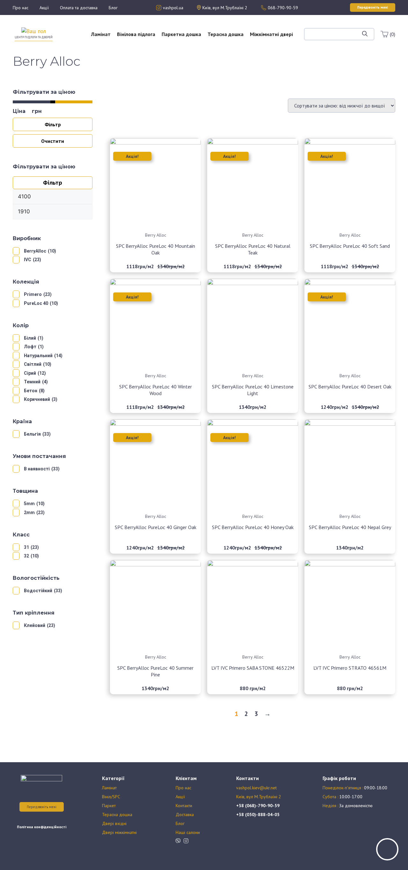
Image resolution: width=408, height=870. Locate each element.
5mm (29, 503)
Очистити (52, 141)
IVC (27, 259)
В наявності (37, 468)
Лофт (30, 346)
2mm (29, 512)
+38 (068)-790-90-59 (258, 805)
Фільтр (53, 124)
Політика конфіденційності (41, 826)
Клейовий (34, 625)
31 (26, 547)
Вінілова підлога (136, 34)
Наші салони (188, 832)
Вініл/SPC (111, 797)
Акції (44, 8)
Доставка (185, 814)
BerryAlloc (35, 251)
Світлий (32, 364)
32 (26, 555)
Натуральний (38, 355)
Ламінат (101, 34)
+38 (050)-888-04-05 (258, 814)
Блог (113, 8)
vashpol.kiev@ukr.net (256, 788)
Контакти (184, 805)
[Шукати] (364, 34)
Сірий (30, 373)
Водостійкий (38, 590)
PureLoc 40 (36, 303)
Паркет (109, 805)
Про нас (20, 8)
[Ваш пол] (33, 30)
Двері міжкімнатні (119, 832)
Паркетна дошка (181, 34)
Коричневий (37, 399)
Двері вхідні (114, 823)
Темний (32, 381)
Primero (33, 294)
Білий (30, 338)
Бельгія (32, 434)
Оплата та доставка (79, 8)
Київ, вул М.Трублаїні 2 (258, 797)
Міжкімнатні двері (271, 34)
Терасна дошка (226, 34)
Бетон (30, 390)
